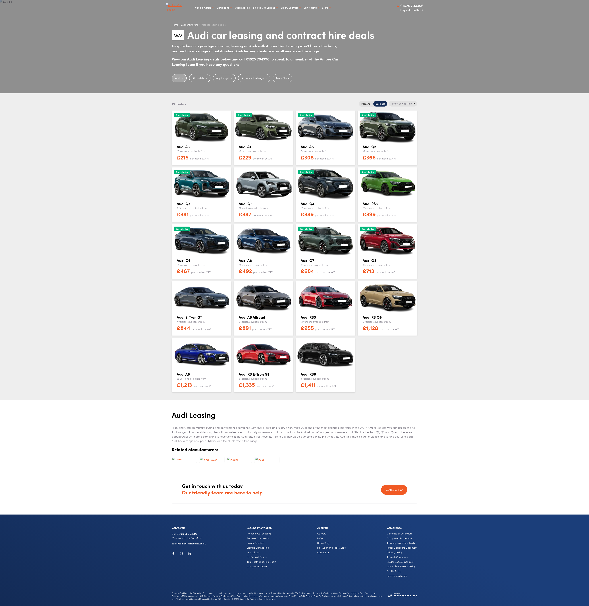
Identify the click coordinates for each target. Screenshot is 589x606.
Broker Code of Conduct (400, 561)
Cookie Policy (394, 571)
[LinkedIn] (189, 554)
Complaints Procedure (399, 538)
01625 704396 (189, 534)
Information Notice (397, 575)
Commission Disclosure (399, 533)
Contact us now (394, 489)
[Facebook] (173, 554)
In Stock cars (254, 552)
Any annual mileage (252, 78)
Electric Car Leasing (258, 547)
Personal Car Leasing (259, 533)
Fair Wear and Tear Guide (331, 547)
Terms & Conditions (397, 557)
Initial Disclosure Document (402, 547)
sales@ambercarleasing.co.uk (189, 543)
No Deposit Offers (257, 557)
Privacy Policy (394, 552)
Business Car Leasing (258, 538)
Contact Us (323, 552)
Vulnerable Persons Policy (401, 566)
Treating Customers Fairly (401, 542)
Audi (177, 78)
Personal (366, 103)
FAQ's (320, 538)
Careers (321, 533)
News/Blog (323, 542)
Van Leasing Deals (257, 566)
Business (380, 103)
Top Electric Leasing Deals (261, 561)
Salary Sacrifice (255, 542)
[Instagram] (181, 554)
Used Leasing (242, 7)
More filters (282, 78)
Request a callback (411, 10)
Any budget (222, 78)
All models (198, 78)
